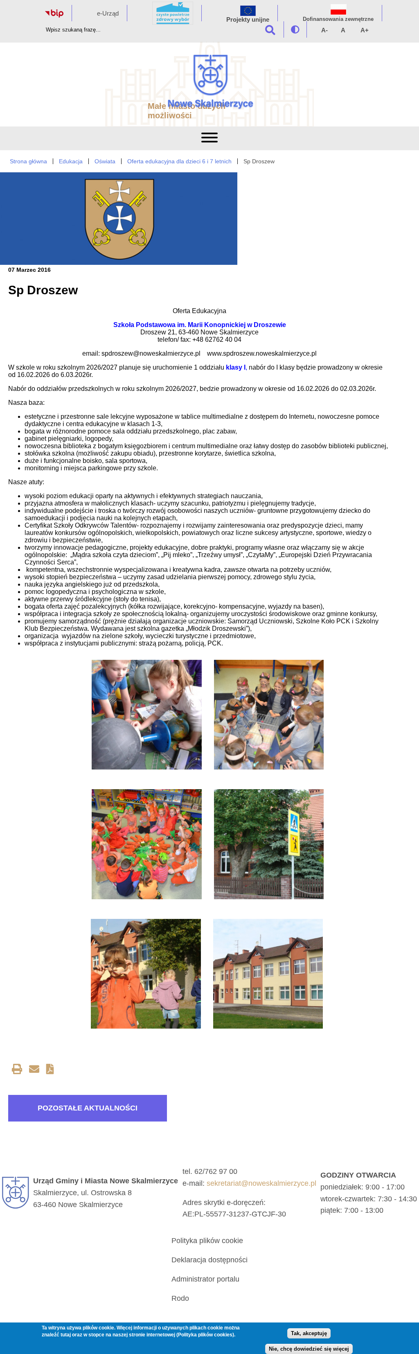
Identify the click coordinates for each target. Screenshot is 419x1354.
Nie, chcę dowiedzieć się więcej (309, 1349)
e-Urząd (108, 13)
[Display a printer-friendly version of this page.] (17, 1070)
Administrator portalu (205, 1279)
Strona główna (28, 161)
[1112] (146, 715)
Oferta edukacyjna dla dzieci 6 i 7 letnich (179, 161)
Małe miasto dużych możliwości (186, 111)
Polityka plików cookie (207, 1241)
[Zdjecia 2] (145, 974)
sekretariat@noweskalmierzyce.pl (261, 1183)
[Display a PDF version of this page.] (50, 1070)
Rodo (180, 1298)
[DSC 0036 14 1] (146, 844)
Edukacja (71, 161)
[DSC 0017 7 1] (269, 715)
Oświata (105, 161)
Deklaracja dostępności (209, 1260)
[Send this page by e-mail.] (34, 1070)
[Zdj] (269, 844)
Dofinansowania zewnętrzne (338, 19)
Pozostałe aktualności (87, 1108)
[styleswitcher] (295, 29)
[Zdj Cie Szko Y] (268, 974)
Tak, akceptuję (309, 1333)
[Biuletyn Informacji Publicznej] (54, 15)
